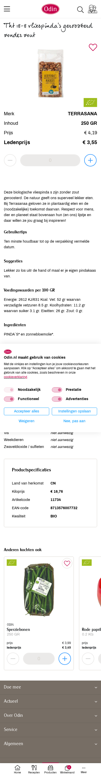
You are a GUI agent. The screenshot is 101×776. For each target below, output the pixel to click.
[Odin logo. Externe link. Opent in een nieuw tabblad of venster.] (8, 351)
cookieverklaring (15, 377)
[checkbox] (9, 389)
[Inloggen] (92, 9)
